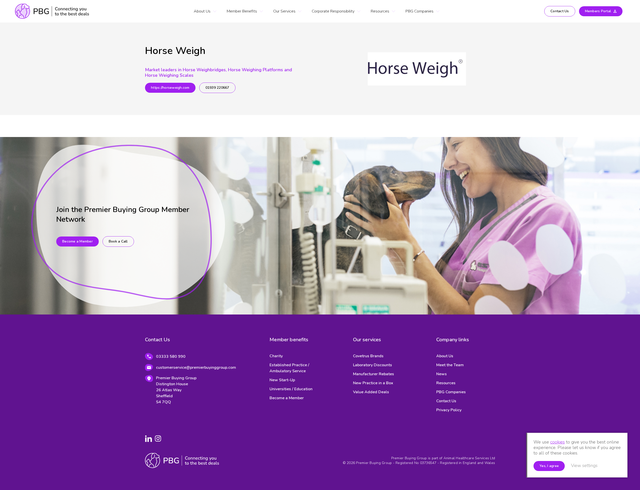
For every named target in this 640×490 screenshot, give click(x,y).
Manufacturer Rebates (373, 374)
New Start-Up (282, 380)
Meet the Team (450, 365)
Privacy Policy (449, 410)
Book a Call (118, 241)
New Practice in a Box (373, 383)
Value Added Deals (371, 392)
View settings (584, 465)
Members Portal (598, 11)
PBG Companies (420, 11)
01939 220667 (217, 87)
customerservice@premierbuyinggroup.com (196, 367)
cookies (557, 442)
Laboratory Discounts (372, 365)
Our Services (284, 11)
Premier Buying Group (52, 11)
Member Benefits (242, 11)
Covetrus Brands (368, 356)
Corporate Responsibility (333, 11)
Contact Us (559, 11)
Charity (276, 356)
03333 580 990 (171, 356)
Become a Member (77, 241)
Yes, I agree (549, 466)
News (441, 374)
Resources (380, 11)
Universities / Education (291, 389)
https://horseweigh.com (170, 87)
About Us (202, 11)
